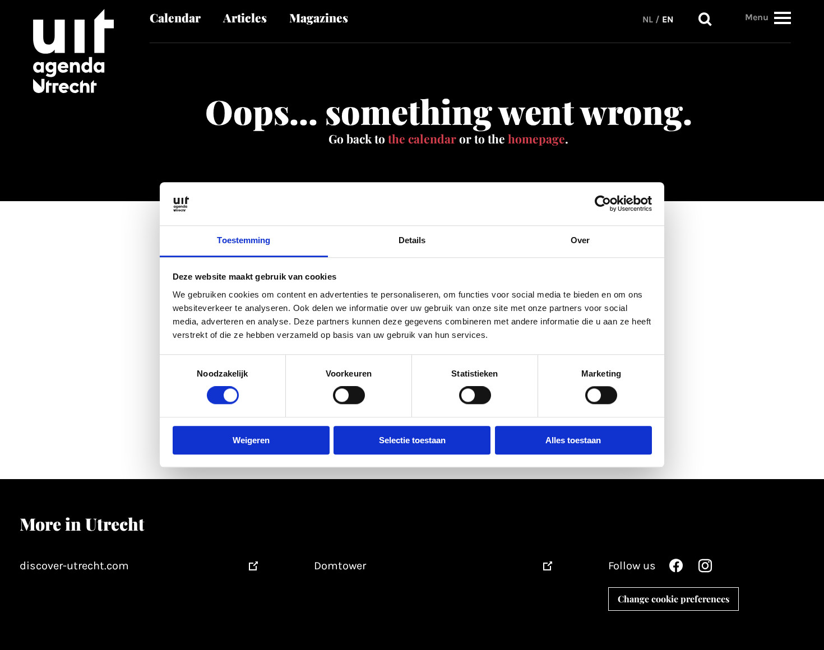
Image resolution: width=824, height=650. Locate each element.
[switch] (349, 396)
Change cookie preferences (673, 599)
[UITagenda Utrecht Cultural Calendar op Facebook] (676, 568)
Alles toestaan (573, 440)
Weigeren (251, 440)
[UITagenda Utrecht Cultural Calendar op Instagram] (705, 568)
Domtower (340, 565)
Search (705, 19)
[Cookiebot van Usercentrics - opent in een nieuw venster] (603, 204)
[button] (783, 17)
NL (647, 19)
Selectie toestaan (412, 440)
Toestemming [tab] (243, 240)
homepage (536, 138)
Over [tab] (580, 240)
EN (667, 19)
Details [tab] (412, 240)
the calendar (422, 138)
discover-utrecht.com (74, 565)
